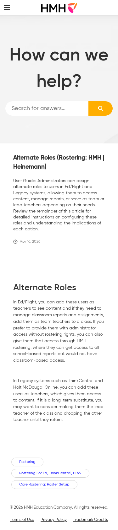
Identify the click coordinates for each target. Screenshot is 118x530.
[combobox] (46, 108)
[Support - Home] (59, 8)
